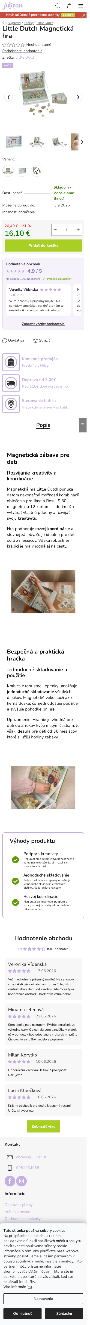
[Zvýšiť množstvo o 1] (78, 230)
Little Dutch (25, 57)
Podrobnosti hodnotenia (22, 50)
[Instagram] (21, 1181)
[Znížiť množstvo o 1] (55, 230)
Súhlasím (64, 1313)
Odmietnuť (22, 1313)
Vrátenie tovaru (17, 1211)
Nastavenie (43, 1298)
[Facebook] (10, 1181)
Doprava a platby (19, 1204)
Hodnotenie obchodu (43, 938)
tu (30, 1286)
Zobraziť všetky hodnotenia (43, 324)
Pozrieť (68, 15)
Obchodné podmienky (23, 1218)
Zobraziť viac (43, 1126)
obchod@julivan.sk (31, 1157)
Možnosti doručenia (18, 212)
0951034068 (27, 1167)
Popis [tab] (43, 425)
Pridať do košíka (43, 245)
